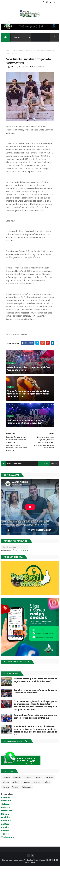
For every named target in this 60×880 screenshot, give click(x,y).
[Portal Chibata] (28, 855)
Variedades (26, 787)
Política (47, 782)
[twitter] (50, 2)
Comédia (17, 777)
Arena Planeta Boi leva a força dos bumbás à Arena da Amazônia (28, 368)
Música (21, 50)
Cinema (6, 777)
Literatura (49, 777)
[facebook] (43, 2)
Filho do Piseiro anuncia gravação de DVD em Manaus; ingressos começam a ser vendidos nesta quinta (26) (28, 394)
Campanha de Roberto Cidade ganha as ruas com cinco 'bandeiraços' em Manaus (35, 716)
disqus (54, 463)
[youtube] (54, 2)
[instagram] (46, 2)
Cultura (15, 50)
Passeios (26, 782)
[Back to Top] (32, 855)
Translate (23, 550)
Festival (38, 777)
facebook (44, 463)
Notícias (15, 782)
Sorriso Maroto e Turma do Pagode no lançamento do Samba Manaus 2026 (25, 421)
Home (8, 50)
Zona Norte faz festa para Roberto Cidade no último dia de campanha (35, 691)
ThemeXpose (39, 860)
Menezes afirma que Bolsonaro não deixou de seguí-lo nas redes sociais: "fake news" (35, 680)
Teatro (15, 787)
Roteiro (6, 787)
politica (37, 782)
